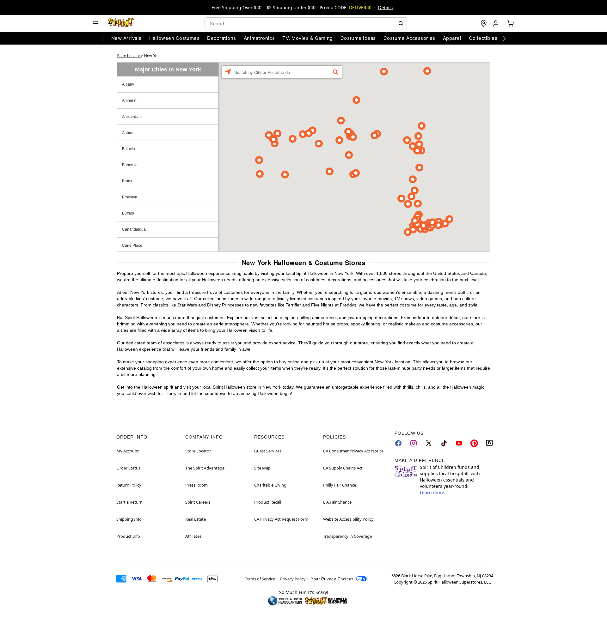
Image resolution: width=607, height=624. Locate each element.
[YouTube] (459, 443)
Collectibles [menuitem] (483, 38)
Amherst (129, 100)
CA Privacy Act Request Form (281, 519)
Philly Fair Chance (339, 485)
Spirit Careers (197, 502)
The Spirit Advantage (204, 468)
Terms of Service (260, 579)
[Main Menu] (95, 23)
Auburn (128, 132)
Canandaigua (134, 229)
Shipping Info (129, 519)
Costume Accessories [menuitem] (409, 38)
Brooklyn (129, 197)
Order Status (128, 468)
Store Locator (129, 56)
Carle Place (132, 245)
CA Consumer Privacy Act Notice (353, 451)
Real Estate (195, 519)
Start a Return (129, 502)
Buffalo (128, 213)
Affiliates (193, 536)
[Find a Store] (483, 23)
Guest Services (267, 451)
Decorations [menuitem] (221, 38)
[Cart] (510, 23)
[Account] (496, 23)
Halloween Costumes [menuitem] (174, 38)
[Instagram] (413, 443)
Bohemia (130, 165)
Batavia (128, 149)
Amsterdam (132, 116)
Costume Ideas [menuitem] (358, 38)
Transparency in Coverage (347, 536)
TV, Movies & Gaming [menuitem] (307, 38)
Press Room (196, 485)
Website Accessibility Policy (348, 519)
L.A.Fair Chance (337, 502)
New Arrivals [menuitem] (126, 38)
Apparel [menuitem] (452, 38)
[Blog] (489, 443)
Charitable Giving (270, 485)
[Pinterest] (474, 443)
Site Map (262, 468)
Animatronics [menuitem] (259, 38)
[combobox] (306, 23)
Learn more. (432, 492)
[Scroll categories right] (504, 38)
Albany (128, 84)
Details (385, 7)
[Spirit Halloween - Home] (121, 23)
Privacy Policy (293, 579)
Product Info (128, 536)
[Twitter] (428, 443)
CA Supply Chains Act (343, 468)
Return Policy (128, 485)
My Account (127, 451)
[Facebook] (398, 443)
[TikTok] (444, 443)
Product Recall (267, 502)
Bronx (127, 181)
